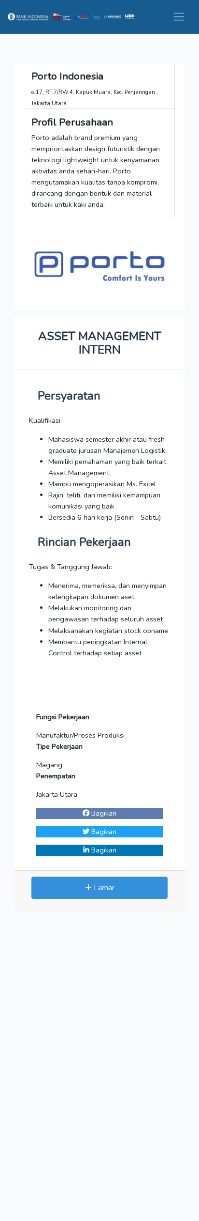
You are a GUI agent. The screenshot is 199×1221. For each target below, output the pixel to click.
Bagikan (102, 813)
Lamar (103, 888)
